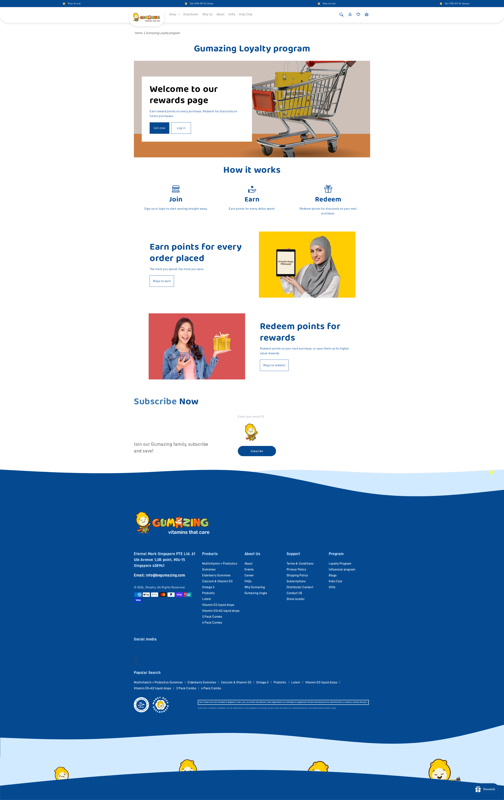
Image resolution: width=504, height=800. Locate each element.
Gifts (332, 587)
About (249, 563)
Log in (181, 128)
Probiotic (208, 593)
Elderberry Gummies (216, 575)
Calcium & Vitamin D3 (217, 581)
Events (249, 569)
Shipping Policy (297, 575)
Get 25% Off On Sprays (425, 3)
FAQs (248, 581)
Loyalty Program (340, 563)
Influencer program (342, 569)
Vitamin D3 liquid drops (218, 604)
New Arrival (42, 3)
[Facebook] (136, 648)
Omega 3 (208, 587)
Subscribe (257, 451)
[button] (174, 14)
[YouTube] (136, 658)
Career (249, 575)
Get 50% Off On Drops (170, 3)
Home (139, 33)
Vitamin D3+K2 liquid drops (221, 610)
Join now (159, 128)
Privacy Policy (296, 569)
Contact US (294, 593)
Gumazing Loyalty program (163, 33)
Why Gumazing (255, 587)
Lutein (206, 599)
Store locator (296, 599)
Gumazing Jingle (256, 593)
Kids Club (335, 581)
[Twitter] (136, 663)
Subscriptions (296, 581)
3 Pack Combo (212, 616)
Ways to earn (162, 281)
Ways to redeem (274, 365)
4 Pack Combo (212, 622)
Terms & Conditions (300, 563)
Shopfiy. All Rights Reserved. (165, 587)
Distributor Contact (300, 587)
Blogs (333, 575)
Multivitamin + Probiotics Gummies (158, 682)
